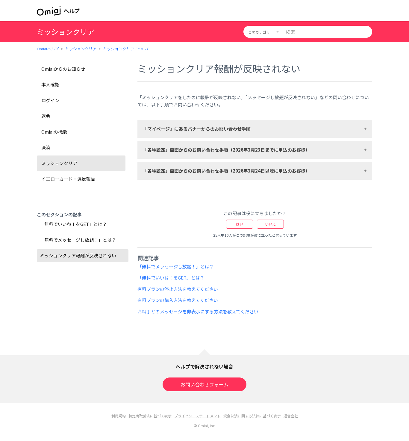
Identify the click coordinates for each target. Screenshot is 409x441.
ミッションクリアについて (126, 49)
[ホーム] (58, 11)
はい (239, 223)
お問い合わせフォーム (204, 384)
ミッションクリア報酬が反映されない (78, 255)
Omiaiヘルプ (48, 49)
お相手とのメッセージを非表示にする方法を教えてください (197, 311)
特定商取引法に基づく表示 (150, 415)
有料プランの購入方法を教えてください (177, 300)
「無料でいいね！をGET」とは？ (73, 224)
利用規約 (118, 415)
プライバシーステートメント (197, 415)
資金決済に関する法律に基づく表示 (252, 415)
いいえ (270, 223)
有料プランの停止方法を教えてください (177, 289)
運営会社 (291, 415)
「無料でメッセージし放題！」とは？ (78, 240)
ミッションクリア (80, 49)
